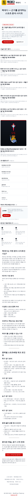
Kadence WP (14, 495)
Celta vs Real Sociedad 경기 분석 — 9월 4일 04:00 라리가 (13, 150)
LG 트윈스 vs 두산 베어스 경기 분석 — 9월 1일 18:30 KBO (13, 110)
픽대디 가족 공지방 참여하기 (14, 454)
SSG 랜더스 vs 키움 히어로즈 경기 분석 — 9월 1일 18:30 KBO (13, 56)
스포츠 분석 (9, 477)
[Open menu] (25, 3)
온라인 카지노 (19, 479)
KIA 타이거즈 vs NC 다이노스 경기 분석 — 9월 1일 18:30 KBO (13, 70)
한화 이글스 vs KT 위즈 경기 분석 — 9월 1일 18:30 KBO (14, 83)
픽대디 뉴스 (18, 481)
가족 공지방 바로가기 (8, 41)
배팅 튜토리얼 (10, 481)
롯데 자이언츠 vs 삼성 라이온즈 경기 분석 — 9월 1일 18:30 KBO (14, 97)
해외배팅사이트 (17, 477)
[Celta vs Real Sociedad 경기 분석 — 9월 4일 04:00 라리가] (13, 133)
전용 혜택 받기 (6, 215)
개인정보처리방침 (14, 484)
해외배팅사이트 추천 (10, 479)
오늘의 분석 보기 (20, 41)
